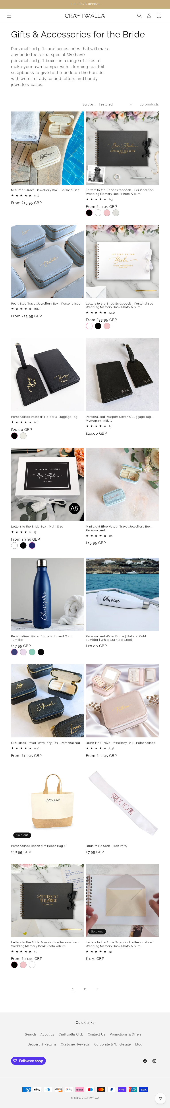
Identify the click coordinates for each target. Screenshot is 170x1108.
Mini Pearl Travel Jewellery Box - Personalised (45, 190)
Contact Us (97, 1034)
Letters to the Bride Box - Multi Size (37, 526)
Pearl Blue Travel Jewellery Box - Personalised (46, 303)
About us (47, 1034)
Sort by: (89, 104)
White (98, 212)
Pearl (115, 212)
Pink (107, 212)
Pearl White (23, 435)
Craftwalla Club (71, 1034)
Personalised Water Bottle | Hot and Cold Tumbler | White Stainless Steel (116, 638)
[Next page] (97, 989)
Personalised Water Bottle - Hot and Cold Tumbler (41, 638)
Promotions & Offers (125, 1034)
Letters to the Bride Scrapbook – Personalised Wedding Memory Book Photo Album (119, 191)
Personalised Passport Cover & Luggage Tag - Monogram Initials (119, 418)
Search (30, 1034)
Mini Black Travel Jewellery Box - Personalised (45, 743)
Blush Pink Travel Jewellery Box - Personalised (120, 743)
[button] (9, 16)
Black (89, 212)
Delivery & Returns (42, 1044)
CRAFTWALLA (90, 1097)
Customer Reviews (75, 1044)
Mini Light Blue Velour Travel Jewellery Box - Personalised (119, 528)
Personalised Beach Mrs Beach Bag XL (39, 846)
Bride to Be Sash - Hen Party (107, 846)
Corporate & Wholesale (112, 1044)
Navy (32, 545)
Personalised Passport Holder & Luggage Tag (44, 416)
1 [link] (73, 989)
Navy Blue (14, 652)
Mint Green (32, 652)
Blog (138, 1044)
